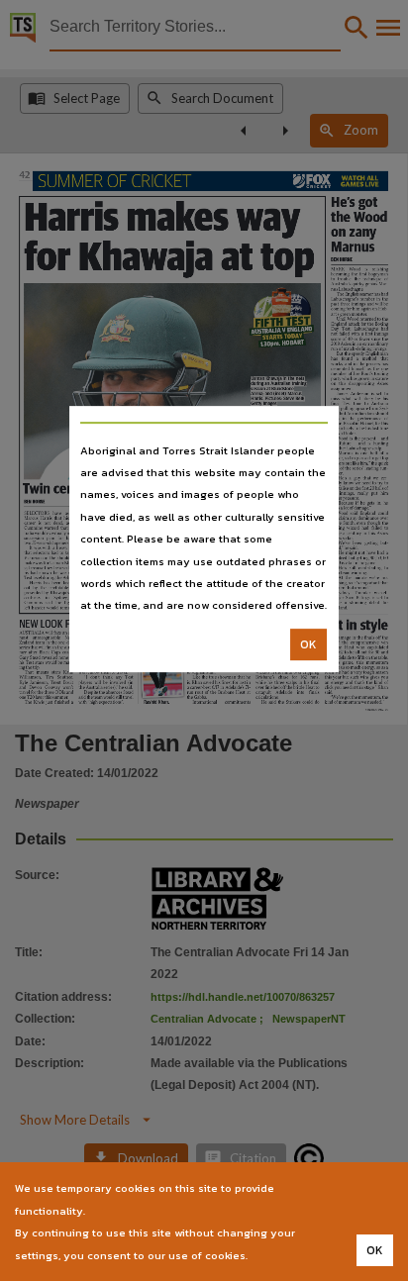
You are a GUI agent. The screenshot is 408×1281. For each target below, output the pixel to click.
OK (308, 644)
